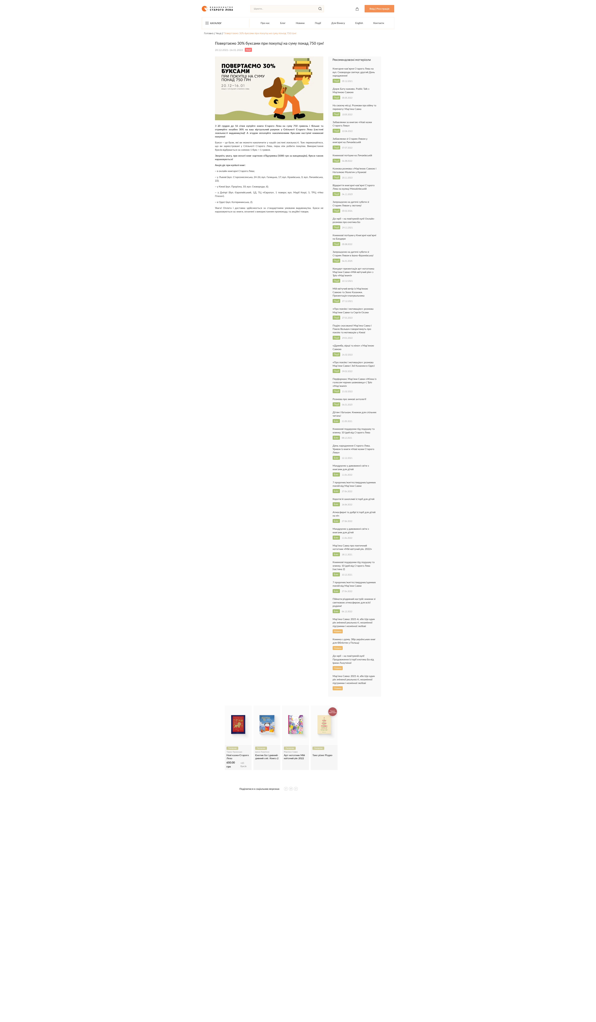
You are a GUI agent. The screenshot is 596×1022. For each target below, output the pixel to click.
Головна (208, 33)
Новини (300, 22)
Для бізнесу (338, 22)
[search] (320, 9)
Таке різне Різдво (322, 755)
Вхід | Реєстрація (379, 8)
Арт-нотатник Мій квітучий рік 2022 (294, 756)
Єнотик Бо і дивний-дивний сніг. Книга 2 (266, 756)
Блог (283, 22)
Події (318, 22)
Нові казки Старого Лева (237, 756)
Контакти (378, 22)
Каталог (216, 23)
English (359, 22)
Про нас (265, 22)
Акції (218, 33)
